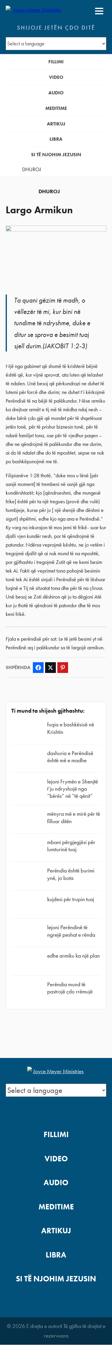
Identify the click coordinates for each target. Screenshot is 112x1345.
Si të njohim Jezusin (56, 154)
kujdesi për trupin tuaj (70, 899)
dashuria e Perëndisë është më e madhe (70, 756)
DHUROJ (31, 169)
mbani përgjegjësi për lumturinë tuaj (71, 845)
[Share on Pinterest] (62, 667)
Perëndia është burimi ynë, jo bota (70, 874)
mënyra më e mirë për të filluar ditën (73, 817)
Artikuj (56, 124)
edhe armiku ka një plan (73, 955)
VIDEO (56, 77)
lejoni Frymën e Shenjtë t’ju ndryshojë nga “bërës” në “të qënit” (72, 789)
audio (56, 93)
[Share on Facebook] (38, 667)
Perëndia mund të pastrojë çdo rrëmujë (70, 988)
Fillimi (56, 62)
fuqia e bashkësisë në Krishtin (70, 728)
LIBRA (56, 139)
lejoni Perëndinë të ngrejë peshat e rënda (71, 931)
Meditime (56, 108)
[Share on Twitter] (50, 667)
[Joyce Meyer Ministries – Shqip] (35, 11)
